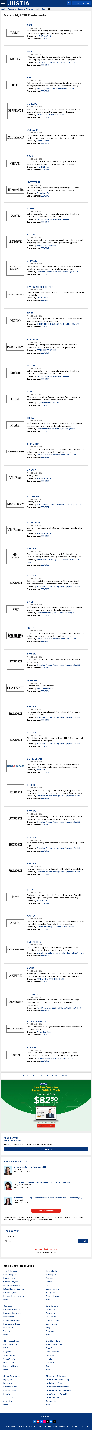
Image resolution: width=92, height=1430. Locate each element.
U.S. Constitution (10, 1344)
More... (6, 1299)
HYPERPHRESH (35, 942)
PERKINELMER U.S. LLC (46, 350)
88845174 (45, 955)
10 (56, 1076)
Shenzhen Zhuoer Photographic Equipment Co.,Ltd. (58, 586)
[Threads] (47, 1421)
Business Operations (12, 1313)
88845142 (45, 117)
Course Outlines (53, 1320)
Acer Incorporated (44, 478)
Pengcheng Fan (43, 193)
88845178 (45, 1061)
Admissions (51, 1313)
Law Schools (52, 1306)
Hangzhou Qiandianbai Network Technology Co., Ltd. (59, 504)
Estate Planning (52, 1289)
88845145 (45, 196)
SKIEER (30, 628)
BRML (30, 25)
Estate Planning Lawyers (13, 1289)
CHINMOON (33, 444)
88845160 (45, 589)
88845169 (45, 824)
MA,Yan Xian (42, 900)
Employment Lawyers (12, 1285)
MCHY (30, 51)
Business (7, 1306)
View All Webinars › (46, 1210)
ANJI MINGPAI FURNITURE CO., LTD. (52, 402)
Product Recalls (9, 1390)
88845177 (45, 1034)
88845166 (45, 746)
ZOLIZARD (32, 129)
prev (25, 1076)
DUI (47, 1285)
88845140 (45, 65)
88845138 (45, 39)
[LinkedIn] (34, 1421)
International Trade (11, 1324)
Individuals (51, 1271)
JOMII (30, 889)
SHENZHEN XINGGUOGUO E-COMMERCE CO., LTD (58, 324)
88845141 (45, 91)
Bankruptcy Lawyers (12, 1274)
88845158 (45, 536)
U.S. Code (7, 1348)
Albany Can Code (44, 1032)
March (43, 9)
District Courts (9, 1362)
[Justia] (18, 3)
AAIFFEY (31, 915)
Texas (48, 1366)
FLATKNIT (32, 680)
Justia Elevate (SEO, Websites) (58, 1390)
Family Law (50, 1292)
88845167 (45, 772)
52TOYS (31, 234)
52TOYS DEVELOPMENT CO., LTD (51, 245)
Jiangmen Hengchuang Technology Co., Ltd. (55, 1058)
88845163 (45, 667)
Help (40, 1426)
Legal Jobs (7, 1379)
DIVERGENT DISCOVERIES (40, 287)
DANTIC (31, 208)
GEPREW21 (32, 103)
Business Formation (11, 1309)
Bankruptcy (51, 1274)
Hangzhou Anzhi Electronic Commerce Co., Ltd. (56, 455)
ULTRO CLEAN (34, 758)
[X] (54, 1421)
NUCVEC (31, 365)
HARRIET (31, 1047)
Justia (3, 9)
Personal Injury (52, 1296)
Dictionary (50, 1309)
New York (50, 1362)
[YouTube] (38, 1421)
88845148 (45, 274)
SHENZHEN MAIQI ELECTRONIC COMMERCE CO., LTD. (59, 926)
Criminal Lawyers (10, 1281)
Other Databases (11, 1376)
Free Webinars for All (15, 1161)
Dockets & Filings (10, 1366)
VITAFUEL (32, 470)
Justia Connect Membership (57, 1379)
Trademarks (12, 9)
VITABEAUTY (33, 522)
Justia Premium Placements (57, 1386)
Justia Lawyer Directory (56, 1383)
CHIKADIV (32, 260)
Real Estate (8, 1327)
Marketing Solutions (56, 1376)
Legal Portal (22, 1426)
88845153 (45, 405)
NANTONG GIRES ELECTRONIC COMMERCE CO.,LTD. (59, 1008)
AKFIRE (30, 968)
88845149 (45, 300)
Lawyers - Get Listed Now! (46, 1249)
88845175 (45, 981)
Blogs (48, 1327)
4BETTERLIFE (34, 182)
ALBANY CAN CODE (37, 1021)
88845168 (45, 798)
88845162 (45, 641)
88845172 (45, 903)
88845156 (45, 481)
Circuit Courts (9, 1359)
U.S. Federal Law (11, 1341)
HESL (29, 391)
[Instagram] (44, 1421)
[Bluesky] (51, 1421)
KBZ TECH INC (43, 167)
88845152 (45, 379)
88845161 (45, 615)
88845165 (45, 720)
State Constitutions (54, 1344)
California (50, 1355)
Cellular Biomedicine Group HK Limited (53, 219)
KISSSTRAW (33, 496)
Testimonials (51, 1401)
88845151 (45, 353)
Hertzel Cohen (43, 141)
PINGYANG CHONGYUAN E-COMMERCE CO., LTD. (57, 62)
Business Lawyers (10, 1278)
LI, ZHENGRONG (44, 36)
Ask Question (46, 1149)
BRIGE (30, 601)
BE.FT (30, 77)
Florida (49, 1359)
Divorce (49, 1281)
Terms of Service (50, 1426)
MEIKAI (30, 417)
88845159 (45, 565)
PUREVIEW (32, 339)
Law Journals (51, 1324)
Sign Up (86, 3)
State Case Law (52, 1351)
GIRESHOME (33, 994)
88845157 (45, 507)
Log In (76, 3)
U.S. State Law (53, 1341)
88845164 (45, 691)
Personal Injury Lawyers (13, 1296)
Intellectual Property (12, 1320)
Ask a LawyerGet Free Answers (13, 1139)
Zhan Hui (41, 769)
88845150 (45, 326)
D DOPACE (32, 548)
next (64, 1076)
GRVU (30, 156)
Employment (8, 1316)
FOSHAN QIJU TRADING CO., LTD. (51, 979)
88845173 (45, 929)
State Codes (51, 1348)
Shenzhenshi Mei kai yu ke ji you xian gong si (56, 428)
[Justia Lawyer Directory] (57, 1421)
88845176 (45, 1010)
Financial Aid (51, 1316)
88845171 (45, 874)
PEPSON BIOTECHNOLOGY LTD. (50, 114)
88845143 (45, 143)
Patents (6, 1394)
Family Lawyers (9, 1292)
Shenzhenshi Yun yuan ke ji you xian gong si (55, 612)
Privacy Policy (64, 1426)
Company (33, 1426)
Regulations (8, 1351)
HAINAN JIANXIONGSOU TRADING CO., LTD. (55, 88)
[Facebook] (41, 1421)
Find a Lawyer (11, 1230)
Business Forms (10, 1386)
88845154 (45, 431)
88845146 (45, 222)
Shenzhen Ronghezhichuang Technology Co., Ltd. (58, 271)
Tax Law (6, 1331)
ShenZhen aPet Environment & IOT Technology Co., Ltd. (60, 953)
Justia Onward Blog (54, 1397)
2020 (37, 9)
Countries (7, 1401)
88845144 (45, 169)
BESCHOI (31, 575)
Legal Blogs (8, 1383)
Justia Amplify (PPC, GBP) (56, 1394)
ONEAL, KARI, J (43, 298)
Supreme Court (9, 1355)
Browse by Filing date (26, 9)
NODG (30, 313)
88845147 (45, 248)
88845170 (45, 851)
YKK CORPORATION (45, 688)
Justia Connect (10, 1426)
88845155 (45, 457)
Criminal (49, 1278)
